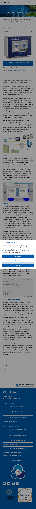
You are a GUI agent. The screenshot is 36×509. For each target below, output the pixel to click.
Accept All (18, 256)
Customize (18, 261)
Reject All (18, 265)
